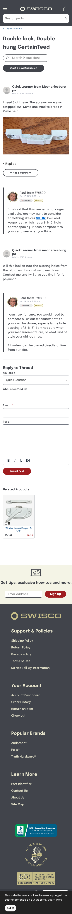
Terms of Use (20, 661)
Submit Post (17, 471)
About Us (17, 797)
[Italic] (15, 460)
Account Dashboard (25, 695)
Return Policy (20, 647)
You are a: (9, 373)
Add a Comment (21, 173)
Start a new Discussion (23, 68)
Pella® (15, 749)
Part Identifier (21, 784)
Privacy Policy (21, 654)
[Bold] (8, 460)
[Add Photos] (28, 460)
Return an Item (22, 709)
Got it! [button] (10, 908)
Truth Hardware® (23, 756)
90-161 (41, 218)
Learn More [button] (55, 900)
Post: (6, 422)
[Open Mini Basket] (66, 9)
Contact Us (19, 790)
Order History (21, 702)
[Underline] (21, 460)
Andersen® (19, 743)
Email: (7, 405)
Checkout (18, 715)
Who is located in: (15, 389)
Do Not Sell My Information (30, 668)
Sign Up (55, 594)
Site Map (17, 804)
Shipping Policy (22, 640)
